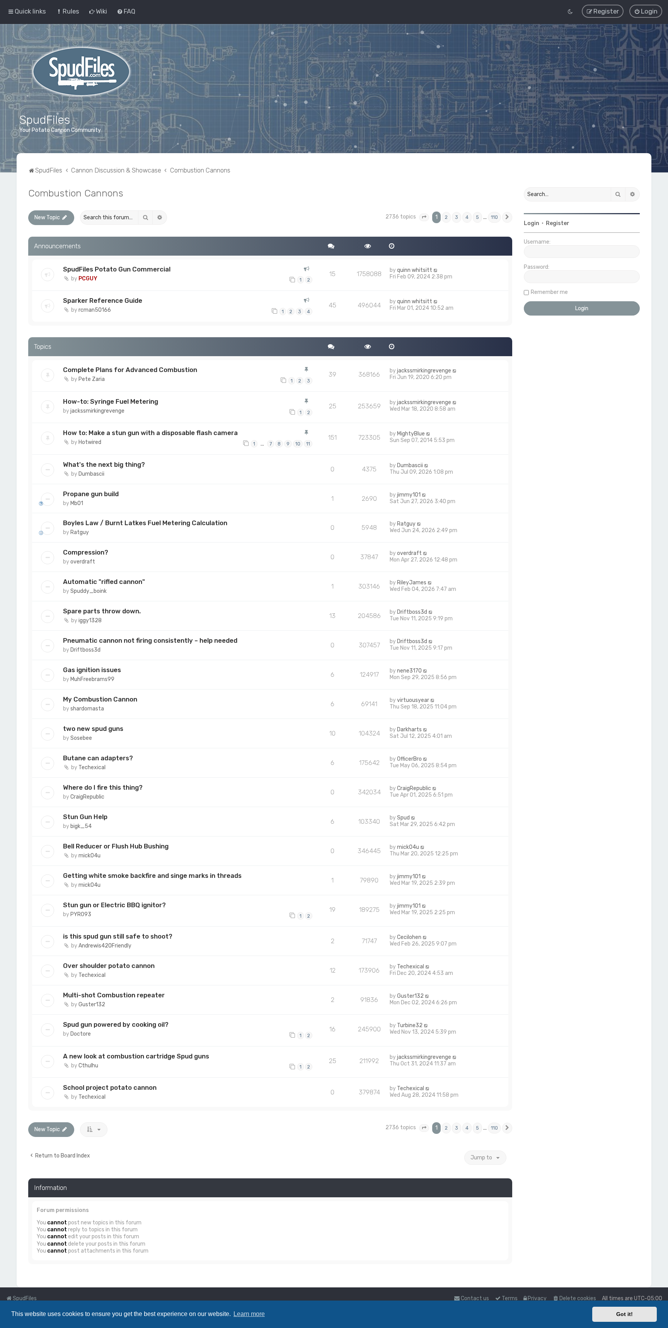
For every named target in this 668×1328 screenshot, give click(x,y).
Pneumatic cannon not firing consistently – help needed (150, 640)
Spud (403, 817)
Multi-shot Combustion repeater (114, 995)
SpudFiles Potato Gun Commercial (116, 269)
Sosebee (81, 738)
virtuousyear (413, 700)
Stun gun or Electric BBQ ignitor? (114, 905)
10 (297, 444)
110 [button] (494, 217)
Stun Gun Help (85, 817)
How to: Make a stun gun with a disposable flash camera (150, 433)
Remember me (549, 292)
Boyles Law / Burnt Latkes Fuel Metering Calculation (145, 523)
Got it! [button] (624, 1314)
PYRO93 (80, 914)
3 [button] (456, 217)
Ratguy (79, 532)
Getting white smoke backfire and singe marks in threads (152, 875)
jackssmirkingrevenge (424, 370)
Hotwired (89, 442)
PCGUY (87, 278)
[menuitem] (67, 11)
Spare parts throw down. (102, 611)
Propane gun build (91, 494)
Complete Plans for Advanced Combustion (130, 370)
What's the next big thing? (104, 464)
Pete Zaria (91, 379)
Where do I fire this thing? (103, 787)
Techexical (92, 767)
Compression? (85, 552)
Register (557, 223)
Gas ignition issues (92, 670)
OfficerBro (409, 759)
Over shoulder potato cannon (109, 966)
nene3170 (409, 670)
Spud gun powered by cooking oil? (116, 1024)
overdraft (82, 561)
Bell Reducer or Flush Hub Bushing (116, 846)
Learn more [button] (249, 1314)
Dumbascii (91, 474)
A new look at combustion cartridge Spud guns (136, 1056)
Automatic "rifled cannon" (104, 581)
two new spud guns (93, 728)
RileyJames (411, 582)
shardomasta (87, 708)
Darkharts (409, 729)
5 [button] (477, 217)
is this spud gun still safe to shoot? (117, 936)
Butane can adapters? (98, 758)
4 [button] (467, 217)
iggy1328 (90, 620)
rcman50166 (94, 310)
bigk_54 (81, 826)
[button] (424, 217)
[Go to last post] (435, 270)
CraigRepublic (87, 797)
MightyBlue (411, 433)
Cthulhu (88, 1065)
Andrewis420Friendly (104, 945)
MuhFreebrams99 (92, 679)
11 (308, 444)
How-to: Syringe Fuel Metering (110, 401)
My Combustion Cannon (100, 699)
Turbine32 (410, 1025)
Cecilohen (409, 937)
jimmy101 (409, 495)
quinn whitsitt (414, 270)
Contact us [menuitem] (475, 1298)
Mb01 (76, 503)
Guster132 (91, 1004)
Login (531, 223)
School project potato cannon (110, 1087)
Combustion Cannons (75, 193)
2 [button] (446, 217)
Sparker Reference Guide (102, 300)
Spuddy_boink (88, 591)
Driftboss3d (412, 612)
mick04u (89, 855)
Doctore (80, 1034)
